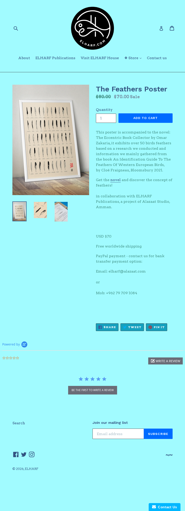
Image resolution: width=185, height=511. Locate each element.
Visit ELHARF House (100, 58)
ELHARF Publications (55, 58)
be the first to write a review (93, 390)
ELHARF (31, 469)
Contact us (157, 58)
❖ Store (134, 58)
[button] (165, 360)
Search (18, 423)
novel (115, 180)
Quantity (104, 109)
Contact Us (166, 507)
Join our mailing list (110, 422)
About (24, 58)
